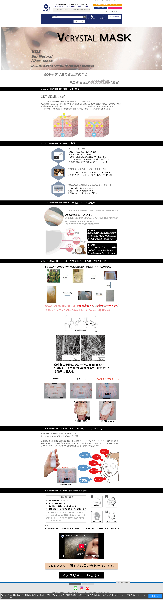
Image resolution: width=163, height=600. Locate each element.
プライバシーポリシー (135, 595)
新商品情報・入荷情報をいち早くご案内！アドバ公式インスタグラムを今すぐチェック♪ (58, 9)
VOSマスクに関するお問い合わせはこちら (81, 565)
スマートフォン (75, 584)
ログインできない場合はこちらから (114, 11)
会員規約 (62, 592)
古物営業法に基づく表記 (103, 592)
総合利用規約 (55, 592)
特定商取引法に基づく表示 (90, 592)
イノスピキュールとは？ (81, 575)
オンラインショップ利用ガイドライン (74, 592)
